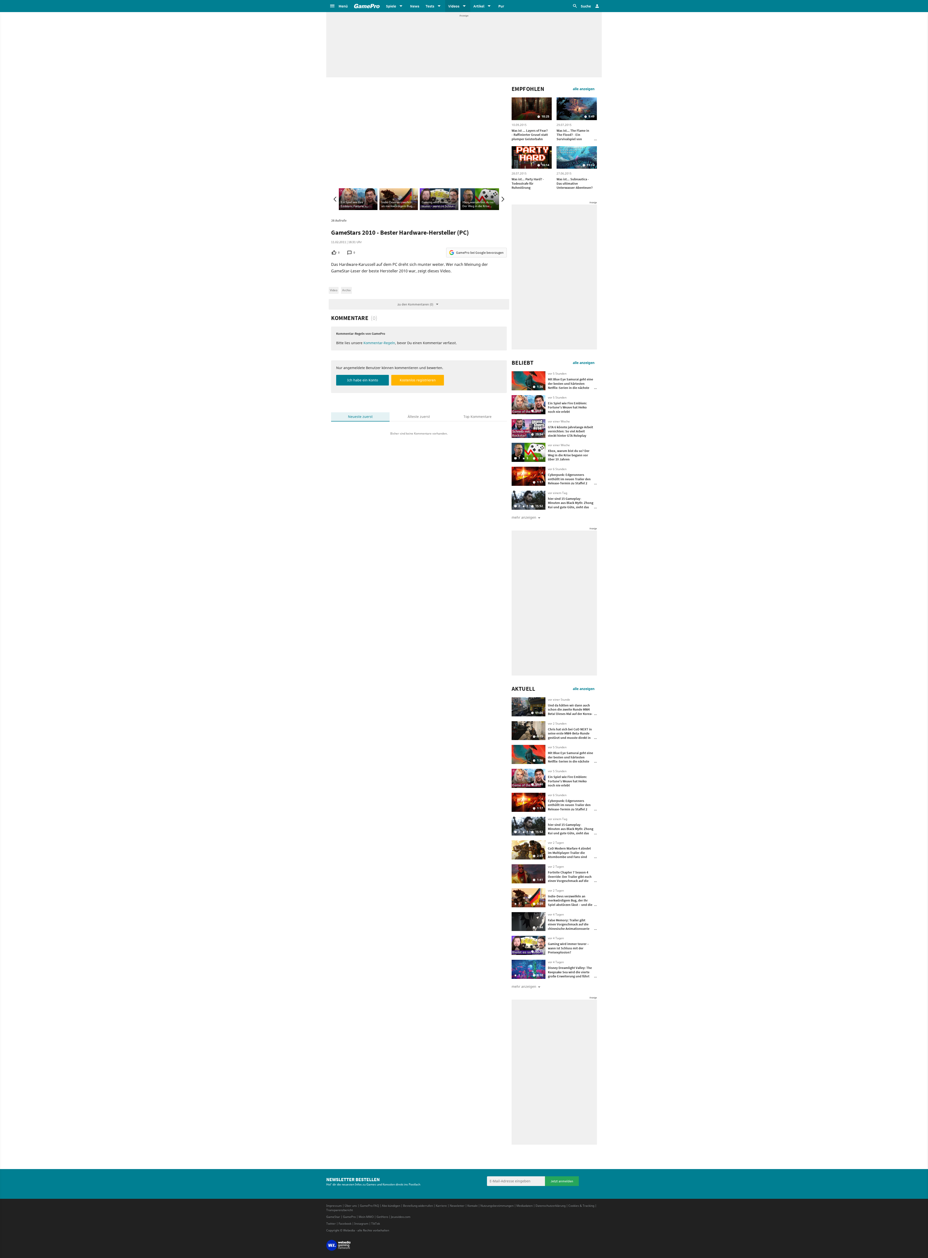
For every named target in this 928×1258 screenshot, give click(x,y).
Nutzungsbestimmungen (497, 1206)
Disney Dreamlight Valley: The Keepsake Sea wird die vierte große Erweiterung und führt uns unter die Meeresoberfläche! (570, 976)
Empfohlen (528, 89)
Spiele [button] (391, 6)
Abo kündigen (391, 1206)
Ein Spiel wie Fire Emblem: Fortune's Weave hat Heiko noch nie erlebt (567, 407)
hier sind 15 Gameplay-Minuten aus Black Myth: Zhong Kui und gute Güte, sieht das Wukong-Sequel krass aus (570, 505)
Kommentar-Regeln (379, 343)
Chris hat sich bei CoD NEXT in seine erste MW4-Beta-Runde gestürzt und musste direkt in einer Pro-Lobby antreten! (570, 735)
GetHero (382, 1217)
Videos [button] (453, 6)
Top (478, 416)
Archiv (346, 290)
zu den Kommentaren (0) (415, 304)
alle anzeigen (583, 89)
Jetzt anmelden (562, 1181)
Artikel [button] (478, 6)
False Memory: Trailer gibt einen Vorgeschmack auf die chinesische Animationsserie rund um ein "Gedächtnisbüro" (570, 926)
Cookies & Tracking (581, 1206)
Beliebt (523, 362)
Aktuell (523, 688)
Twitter (331, 1224)
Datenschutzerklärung (551, 1206)
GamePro (349, 1217)
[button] (338, 6)
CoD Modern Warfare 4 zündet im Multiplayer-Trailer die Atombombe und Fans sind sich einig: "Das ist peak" (569, 854)
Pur (501, 6)
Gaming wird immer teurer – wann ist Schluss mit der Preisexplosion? (568, 948)
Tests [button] (430, 6)
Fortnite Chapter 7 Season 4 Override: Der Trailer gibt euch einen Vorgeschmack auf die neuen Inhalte (570, 878)
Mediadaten (524, 1206)
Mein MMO (366, 1217)
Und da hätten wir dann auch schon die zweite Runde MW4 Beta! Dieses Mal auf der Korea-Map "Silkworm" (570, 711)
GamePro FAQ (369, 1206)
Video (333, 290)
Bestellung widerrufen (418, 1206)
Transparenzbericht (339, 1210)
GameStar (333, 1217)
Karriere (441, 1206)
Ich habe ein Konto (362, 380)
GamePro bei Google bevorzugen (480, 252)
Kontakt (472, 1206)
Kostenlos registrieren (418, 380)
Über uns (351, 1206)
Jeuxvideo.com (400, 1217)
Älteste (419, 416)
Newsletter (457, 1206)
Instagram (361, 1224)
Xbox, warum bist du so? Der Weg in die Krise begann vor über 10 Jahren (568, 455)
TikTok (375, 1224)
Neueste (360, 416)
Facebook (345, 1224)
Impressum (334, 1206)
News (414, 6)
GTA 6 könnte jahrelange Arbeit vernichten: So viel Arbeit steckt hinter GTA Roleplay (570, 431)
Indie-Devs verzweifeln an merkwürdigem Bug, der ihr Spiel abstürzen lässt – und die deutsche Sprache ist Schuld (570, 902)
